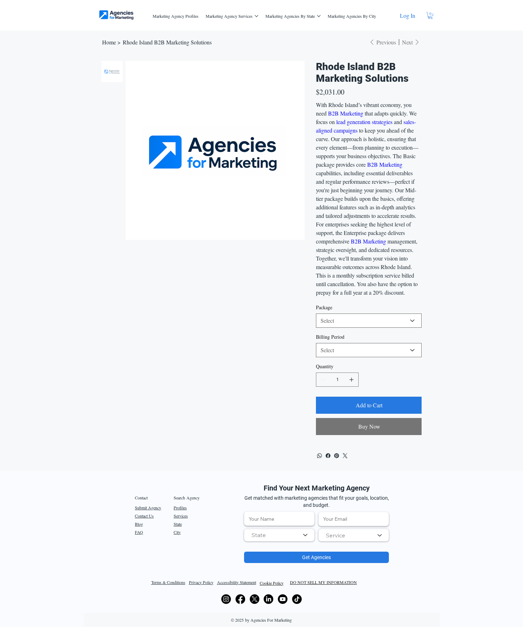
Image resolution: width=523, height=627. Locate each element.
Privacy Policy (201, 582)
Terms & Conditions (168, 582)
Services (181, 516)
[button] (430, 15)
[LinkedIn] (268, 599)
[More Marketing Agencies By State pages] (319, 16)
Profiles (180, 507)
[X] (254, 599)
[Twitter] (345, 455)
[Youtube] (282, 599)
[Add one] (351, 380)
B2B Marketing (345, 113)
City (177, 532)
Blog (139, 524)
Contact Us (144, 516)
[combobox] (279, 535)
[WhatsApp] (319, 455)
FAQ (139, 532)
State (178, 524)
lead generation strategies (364, 121)
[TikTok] (297, 599)
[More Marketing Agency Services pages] (256, 16)
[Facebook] (328, 455)
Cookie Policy (272, 583)
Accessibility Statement (236, 582)
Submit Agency (148, 507)
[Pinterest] (336, 455)
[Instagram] (226, 599)
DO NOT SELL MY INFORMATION (323, 582)
